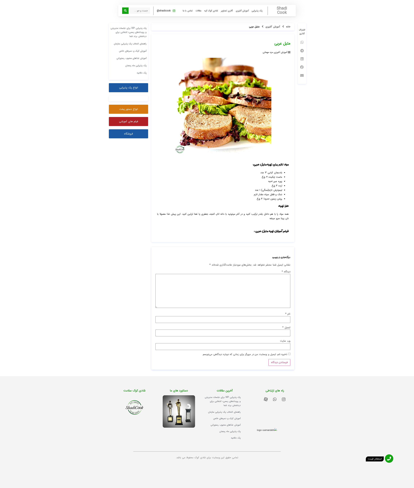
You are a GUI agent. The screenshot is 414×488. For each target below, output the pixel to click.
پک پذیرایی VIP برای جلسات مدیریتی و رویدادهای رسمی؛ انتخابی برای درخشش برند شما (129, 32)
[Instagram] (284, 399)
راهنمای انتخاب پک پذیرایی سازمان (130, 43)
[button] (302, 42)
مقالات (198, 10)
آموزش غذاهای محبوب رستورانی (131, 58)
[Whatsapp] (275, 399)
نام (287, 314)
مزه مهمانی (268, 52)
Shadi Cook (282, 10)
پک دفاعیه (142, 73)
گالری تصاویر (227, 10)
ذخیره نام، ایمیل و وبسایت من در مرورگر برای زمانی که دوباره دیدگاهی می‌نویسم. (244, 354)
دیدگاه (286, 272)
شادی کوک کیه (211, 10)
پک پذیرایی (257, 10)
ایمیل (286, 327)
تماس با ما (188, 10)
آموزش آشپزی (242, 10)
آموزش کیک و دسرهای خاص (132, 51)
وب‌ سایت (285, 341)
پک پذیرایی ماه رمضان (136, 65)
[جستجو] (125, 10)
